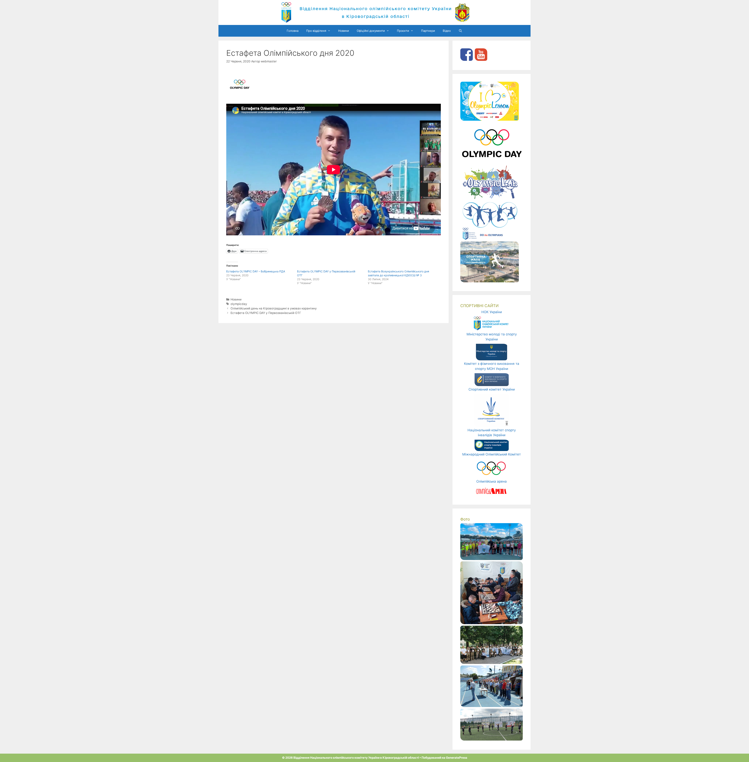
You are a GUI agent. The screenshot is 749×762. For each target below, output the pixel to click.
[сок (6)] (491, 663)
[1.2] (491, 559)
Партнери (428, 31)
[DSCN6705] (491, 706)
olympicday (239, 304)
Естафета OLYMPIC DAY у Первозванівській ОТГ (266, 313)
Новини (343, 31)
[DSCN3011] (491, 739)
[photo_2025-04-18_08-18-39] (491, 623)
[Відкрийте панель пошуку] (460, 31)
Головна (292, 31)
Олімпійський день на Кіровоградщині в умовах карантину (274, 308)
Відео (447, 31)
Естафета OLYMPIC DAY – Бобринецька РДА (255, 271)
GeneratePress (456, 757)
